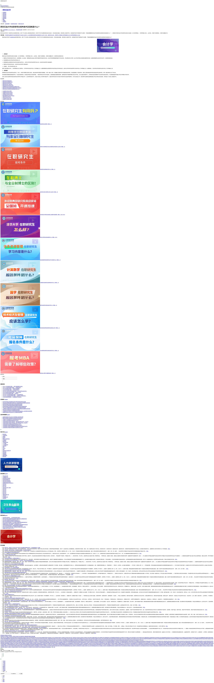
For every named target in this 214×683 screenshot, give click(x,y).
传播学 (175, 644)
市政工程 (50, 644)
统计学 (167, 641)
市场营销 (4, 454)
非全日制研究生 (21, 636)
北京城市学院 (172, 638)
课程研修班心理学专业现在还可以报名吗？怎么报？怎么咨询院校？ (17, 613)
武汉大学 (4, 491)
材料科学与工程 (102, 644)
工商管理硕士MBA (118, 642)
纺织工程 (179, 645)
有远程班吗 (6, 619)
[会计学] (11, 543)
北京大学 (4, 484)
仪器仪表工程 (126, 645)
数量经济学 (38, 644)
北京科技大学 (41, 638)
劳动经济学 (8, 642)
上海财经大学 (5, 477)
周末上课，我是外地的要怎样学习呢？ (12, 621)
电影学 (61, 644)
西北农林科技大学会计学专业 (8, 95)
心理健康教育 (160, 644)
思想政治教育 (148, 641)
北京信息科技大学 (157, 637)
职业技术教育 (120, 644)
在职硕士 (7, 636)
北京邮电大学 (65, 638)
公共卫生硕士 (153, 642)
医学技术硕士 (103, 643)
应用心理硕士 (164, 642)
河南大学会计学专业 (7, 96)
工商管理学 (5, 435)
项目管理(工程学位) (59, 645)
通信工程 (102, 645)
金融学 (4, 436)
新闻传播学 (200, 641)
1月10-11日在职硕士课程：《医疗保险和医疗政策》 (13, 386)
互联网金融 (101, 642)
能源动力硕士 (20, 645)
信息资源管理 (109, 641)
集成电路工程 (157, 645)
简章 (4, 14)
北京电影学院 (151, 637)
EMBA (67, 643)
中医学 (192, 642)
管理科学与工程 (154, 641)
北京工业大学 (36, 638)
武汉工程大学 (102, 638)
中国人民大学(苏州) (6, 480)
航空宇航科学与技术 (204, 644)
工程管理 (8, 644)
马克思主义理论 (114, 644)
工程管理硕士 (86, 643)
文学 (122, 643)
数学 (97, 643)
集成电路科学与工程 (135, 643)
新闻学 (144, 641)
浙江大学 (4, 486)
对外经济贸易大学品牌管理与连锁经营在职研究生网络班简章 (15, 406)
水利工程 (165, 645)
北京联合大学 (156, 638)
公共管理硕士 (148, 642)
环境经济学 (208, 641)
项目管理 (65, 641)
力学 (44, 645)
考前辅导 (4, 498)
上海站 (4, 662)
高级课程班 (113, 637)
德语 (171, 644)
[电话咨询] (3, 653)
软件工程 (58, 642)
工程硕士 (83, 645)
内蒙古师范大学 (6, 494)
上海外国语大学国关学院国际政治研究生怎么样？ (12, 425)
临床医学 (141, 642)
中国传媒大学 (81, 638)
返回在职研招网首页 (4, 5)
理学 (95, 644)
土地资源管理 (55, 644)
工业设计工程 (190, 645)
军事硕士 (60, 643)
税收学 (75, 642)
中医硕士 (113, 643)
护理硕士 (49, 643)
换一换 (53, 647)
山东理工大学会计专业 (7, 99)
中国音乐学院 (207, 637)
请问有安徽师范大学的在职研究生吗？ (12, 552)
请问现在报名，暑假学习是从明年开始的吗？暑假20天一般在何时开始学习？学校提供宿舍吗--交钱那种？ (25, 600)
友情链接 (2, 635)
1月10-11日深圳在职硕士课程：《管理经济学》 (12, 387)
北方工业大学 (193, 638)
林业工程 (206, 645)
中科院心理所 (76, 638)
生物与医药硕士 (31, 645)
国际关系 (138, 641)
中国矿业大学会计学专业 (7, 93)
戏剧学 (64, 644)
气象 (188, 643)
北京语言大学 (87, 638)
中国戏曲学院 (202, 637)
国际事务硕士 (206, 643)
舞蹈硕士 (168, 643)
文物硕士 (120, 643)
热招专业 (10, 635)
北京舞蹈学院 (146, 637)
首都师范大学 (150, 638)
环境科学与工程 (197, 644)
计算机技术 (53, 645)
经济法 (144, 642)
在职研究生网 (19, 29)
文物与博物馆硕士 (42, 647)
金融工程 (49, 642)
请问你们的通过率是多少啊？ (10, 554)
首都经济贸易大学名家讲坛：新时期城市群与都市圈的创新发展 (15, 524)
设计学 (130, 643)
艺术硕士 (81, 643)
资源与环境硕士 (14, 645)
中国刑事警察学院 (6, 638)
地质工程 (130, 645)
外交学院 (189, 638)
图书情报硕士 (7, 643)
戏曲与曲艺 (176, 643)
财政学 (42, 642)
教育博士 (84, 642)
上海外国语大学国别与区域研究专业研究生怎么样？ (13, 427)
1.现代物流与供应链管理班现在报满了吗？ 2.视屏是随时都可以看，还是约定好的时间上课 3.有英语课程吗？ (25, 627)
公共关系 (19, 644)
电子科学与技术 (131, 642)
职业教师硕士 (48, 647)
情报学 (54, 642)
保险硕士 (12, 643)
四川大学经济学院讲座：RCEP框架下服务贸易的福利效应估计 (15, 522)
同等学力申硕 (15, 636)
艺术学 (185, 641)
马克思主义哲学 (129, 644)
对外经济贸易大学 (6, 479)
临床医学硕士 (39, 643)
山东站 (4, 665)
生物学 (97, 644)
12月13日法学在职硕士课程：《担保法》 (11, 393)
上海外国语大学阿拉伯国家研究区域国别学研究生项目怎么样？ (15, 426)
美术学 (190, 641)
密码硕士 (116, 643)
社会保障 (19, 642)
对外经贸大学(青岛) (6, 478)
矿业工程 (168, 645)
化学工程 (121, 645)
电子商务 (15, 644)
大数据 (100, 641)
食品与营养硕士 (108, 644)
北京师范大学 (134, 638)
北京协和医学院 (19, 638)
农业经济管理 (136, 642)
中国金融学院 (164, 637)
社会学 (116, 641)
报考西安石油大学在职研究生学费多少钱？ (11, 86)
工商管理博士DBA (86, 644)
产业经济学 (196, 641)
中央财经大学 (5, 497)
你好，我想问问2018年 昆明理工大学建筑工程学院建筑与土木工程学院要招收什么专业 (62, 35)
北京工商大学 (140, 638)
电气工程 (76, 645)
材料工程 (118, 645)
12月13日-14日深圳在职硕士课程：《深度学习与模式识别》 (14, 395)
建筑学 (126, 642)
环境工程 (4, 451)
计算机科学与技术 (24, 642)
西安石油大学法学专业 (7, 83)
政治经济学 (81, 641)
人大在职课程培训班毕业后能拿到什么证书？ (36, 35)
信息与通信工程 (178, 641)
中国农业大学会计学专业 (7, 92)
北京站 (4, 661)
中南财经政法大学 (107, 637)
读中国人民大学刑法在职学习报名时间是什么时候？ (14, 598)
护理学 (75, 643)
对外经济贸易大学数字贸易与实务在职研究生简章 (12, 404)
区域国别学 (80, 644)
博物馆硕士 (191, 643)
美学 (193, 641)
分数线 (4, 20)
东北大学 (4, 490)
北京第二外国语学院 (48, 638)
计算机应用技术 (131, 641)
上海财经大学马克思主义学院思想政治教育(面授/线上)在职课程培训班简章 (17, 411)
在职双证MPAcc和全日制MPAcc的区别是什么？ (12, 523)
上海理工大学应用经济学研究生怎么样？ (11, 420)
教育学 (92, 641)
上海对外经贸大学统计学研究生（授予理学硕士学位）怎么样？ (15, 422)
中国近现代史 (183, 644)
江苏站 (4, 664)
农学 (126, 643)
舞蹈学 (123, 642)
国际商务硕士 (188, 642)
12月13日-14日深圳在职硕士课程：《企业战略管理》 (13, 394)
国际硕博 (26, 636)
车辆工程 (79, 645)
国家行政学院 (199, 638)
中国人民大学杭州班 (7, 481)
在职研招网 (7, 23)
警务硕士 (24, 643)
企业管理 (4, 445)
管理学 (97, 641)
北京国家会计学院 (178, 638)
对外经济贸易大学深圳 (114, 638)
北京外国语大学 (122, 637)
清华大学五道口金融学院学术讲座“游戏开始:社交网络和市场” (15, 518)
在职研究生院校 (14, 23)
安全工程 (149, 645)
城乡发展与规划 (80, 642)
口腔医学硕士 (45, 643)
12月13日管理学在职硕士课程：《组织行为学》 (12, 392)
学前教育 (164, 644)
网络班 (30, 636)
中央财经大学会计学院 (7, 91)
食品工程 (209, 645)
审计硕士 (21, 643)
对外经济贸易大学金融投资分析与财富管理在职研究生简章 (14, 401)
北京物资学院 (145, 638)
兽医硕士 (31, 643)
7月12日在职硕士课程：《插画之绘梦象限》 (11, 388)
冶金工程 (152, 645)
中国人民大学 (5, 475)
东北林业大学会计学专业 (7, 94)
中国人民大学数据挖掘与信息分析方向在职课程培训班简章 (14, 407)
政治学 (52, 642)
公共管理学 (85, 641)
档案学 (113, 641)
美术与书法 (181, 643)
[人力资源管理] (11, 471)
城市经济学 (68, 644)
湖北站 (4, 668)
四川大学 (4, 492)
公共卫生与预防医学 (107, 642)
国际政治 (123, 641)
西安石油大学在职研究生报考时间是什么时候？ (12, 87)
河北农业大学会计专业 (7, 98)
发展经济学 (96, 642)
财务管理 (4, 456)
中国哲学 (142, 644)
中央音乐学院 (204, 638)
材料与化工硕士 (8, 645)
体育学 (195, 642)
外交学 (135, 641)
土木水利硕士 (25, 645)
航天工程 (11, 647)
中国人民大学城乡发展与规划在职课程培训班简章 (12, 405)
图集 (3, 19)
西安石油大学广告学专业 (7, 84)
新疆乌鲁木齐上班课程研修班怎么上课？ (12, 575)
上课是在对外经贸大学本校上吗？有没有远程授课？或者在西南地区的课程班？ (20, 630)
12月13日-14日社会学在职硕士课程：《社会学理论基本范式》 (15, 391)
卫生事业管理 (5, 442)
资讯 (4, 15)
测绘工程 (134, 645)
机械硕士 (3, 645)
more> (6, 399)
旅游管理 (45, 642)
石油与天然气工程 (174, 645)
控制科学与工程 (66, 642)
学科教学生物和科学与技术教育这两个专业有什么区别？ (16, 35)
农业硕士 (78, 643)
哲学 (118, 641)
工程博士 (88, 642)
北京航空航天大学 (134, 637)
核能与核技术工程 (16, 647)
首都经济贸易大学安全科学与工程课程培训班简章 (12, 412)
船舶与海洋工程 (196, 645)
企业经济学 (92, 642)
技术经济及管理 (24, 644)
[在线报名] (3, 656)
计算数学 (4, 440)
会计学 (4, 448)
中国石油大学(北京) (170, 637)
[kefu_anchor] (3, 654)
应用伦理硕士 (4, 644)
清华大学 (4, 485)
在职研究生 (12, 37)
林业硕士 (35, 643)
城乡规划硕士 (209, 642)
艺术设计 (41, 645)
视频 (4, 18)
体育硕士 (28, 643)
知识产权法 (72, 644)
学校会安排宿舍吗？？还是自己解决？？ (12, 558)
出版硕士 (205, 642)
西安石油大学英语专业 (7, 80)
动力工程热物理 (107, 645)
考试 (4, 17)
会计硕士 (184, 642)
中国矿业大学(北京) (123, 638)
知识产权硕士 (201, 643)
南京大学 (4, 493)
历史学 (95, 643)
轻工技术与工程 (184, 645)
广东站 (4, 663)
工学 (124, 643)
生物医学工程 (201, 645)
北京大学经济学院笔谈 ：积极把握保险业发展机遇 (13, 525)
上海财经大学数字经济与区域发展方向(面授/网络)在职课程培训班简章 (16, 408)
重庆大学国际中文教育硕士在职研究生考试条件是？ (13, 418)
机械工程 (95, 645)
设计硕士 (185, 643)
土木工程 (99, 645)
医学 (128, 643)
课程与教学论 (108, 643)
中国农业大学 (184, 637)
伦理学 (139, 644)
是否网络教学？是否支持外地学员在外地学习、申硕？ (15, 615)
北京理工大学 (60, 638)
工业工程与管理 (90, 645)
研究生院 (124, 644)
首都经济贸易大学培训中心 (47, 637)
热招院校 (6, 635)
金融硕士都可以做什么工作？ (8, 528)
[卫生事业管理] (11, 513)
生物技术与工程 (139, 645)
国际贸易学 (5, 455)
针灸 (99, 643)
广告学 (59, 644)
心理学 (120, 641)
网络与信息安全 (33, 647)
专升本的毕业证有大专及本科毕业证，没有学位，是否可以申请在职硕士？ (19, 560)
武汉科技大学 (190, 637)
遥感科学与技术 (142, 643)
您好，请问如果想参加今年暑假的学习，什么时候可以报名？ (16, 606)
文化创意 (204, 641)
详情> (169, 548)
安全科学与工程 (172, 641)
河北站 (4, 669)
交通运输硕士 (37, 645)
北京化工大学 (30, 638)
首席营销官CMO (31, 642)
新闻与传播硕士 (173, 642)
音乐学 (187, 641)
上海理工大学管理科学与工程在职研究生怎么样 (12, 419)
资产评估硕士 (16, 643)
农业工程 (72, 645)
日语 (173, 644)
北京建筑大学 (96, 638)
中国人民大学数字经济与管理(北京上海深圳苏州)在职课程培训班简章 (16, 402)
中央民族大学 (209, 638)
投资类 (141, 641)
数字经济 (4, 434)
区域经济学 (146, 644)
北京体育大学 (140, 637)
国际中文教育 (195, 643)
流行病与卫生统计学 (7, 450)
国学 (3, 447)
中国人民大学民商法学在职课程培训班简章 (11, 409)
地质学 (182, 641)
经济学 (4, 437)
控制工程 (161, 645)
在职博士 (10, 636)
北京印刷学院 (184, 638)
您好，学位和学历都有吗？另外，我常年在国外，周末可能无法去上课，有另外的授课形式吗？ (23, 608)
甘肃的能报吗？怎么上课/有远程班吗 (11, 567)
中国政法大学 (128, 637)
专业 (4, 13)
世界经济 (12, 644)
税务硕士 (201, 642)
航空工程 (7, 647)
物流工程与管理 (48, 645)
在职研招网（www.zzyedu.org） (9, 29)
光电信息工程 (113, 645)
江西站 (4, 670)
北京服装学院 (167, 638)
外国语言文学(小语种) (161, 641)
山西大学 (4, 495)
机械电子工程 (46, 644)
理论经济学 (92, 644)
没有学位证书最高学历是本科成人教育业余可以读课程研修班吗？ (17, 569)
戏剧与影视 (172, 643)
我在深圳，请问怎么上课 (9, 579)
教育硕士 (113, 642)
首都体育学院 (161, 638)
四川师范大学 (107, 638)
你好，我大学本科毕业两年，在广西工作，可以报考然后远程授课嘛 (17, 585)
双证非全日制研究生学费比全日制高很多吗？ (12, 521)
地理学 (72, 642)
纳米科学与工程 (155, 643)
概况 (4, 12)
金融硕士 (61, 642)
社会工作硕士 (159, 642)
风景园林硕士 (71, 643)
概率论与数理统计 (6, 438)
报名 (4, 21)
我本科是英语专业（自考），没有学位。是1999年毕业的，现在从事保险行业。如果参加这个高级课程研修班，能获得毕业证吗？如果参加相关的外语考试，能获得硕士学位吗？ (39, 581)
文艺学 (21, 647)
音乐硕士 (164, 643)
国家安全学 (160, 643)
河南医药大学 (129, 638)
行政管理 (89, 641)
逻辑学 (37, 647)
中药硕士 (56, 643)
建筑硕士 (64, 643)
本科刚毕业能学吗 (8, 610)
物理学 (42, 644)
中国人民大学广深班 (7, 487)
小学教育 (168, 644)
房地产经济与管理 (13, 642)
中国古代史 (178, 644)
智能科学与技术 (149, 643)
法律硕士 (198, 642)
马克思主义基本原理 (190, 644)
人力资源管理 (5, 444)
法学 (95, 641)
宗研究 (86, 645)
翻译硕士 (168, 642)
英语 (3, 449)
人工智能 (4, 443)
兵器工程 (4, 647)
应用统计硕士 (179, 642)
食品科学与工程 (38, 642)
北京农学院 (92, 638)
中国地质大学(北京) (178, 637)
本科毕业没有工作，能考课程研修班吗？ (12, 603)
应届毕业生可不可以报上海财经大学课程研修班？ (14, 564)
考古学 (4, 642)
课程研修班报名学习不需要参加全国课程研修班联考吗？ (15, 572)
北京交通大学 (71, 638)
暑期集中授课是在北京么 (9, 594)
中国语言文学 (104, 641)
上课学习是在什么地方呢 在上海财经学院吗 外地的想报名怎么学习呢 (18, 588)
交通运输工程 (144, 645)
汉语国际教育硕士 (67, 645)
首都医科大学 (25, 638)
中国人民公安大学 (196, 637)
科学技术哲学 (135, 644)
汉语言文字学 (91, 643)
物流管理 (4, 441)
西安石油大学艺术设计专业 (8, 85)
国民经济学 (155, 644)
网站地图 (33, 636)
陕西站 (4, 666)
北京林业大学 (55, 638)
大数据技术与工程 (26, 647)
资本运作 (76, 644)
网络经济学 (29, 644)
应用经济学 (34, 644)
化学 (70, 642)
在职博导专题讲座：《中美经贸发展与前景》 (12, 517)
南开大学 (4, 488)
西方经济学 (151, 644)
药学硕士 (53, 643)
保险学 (126, 641)
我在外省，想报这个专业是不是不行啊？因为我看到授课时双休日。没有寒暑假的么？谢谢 (22, 547)
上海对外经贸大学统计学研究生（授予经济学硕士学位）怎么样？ (16, 421)
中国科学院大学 (13, 638)
